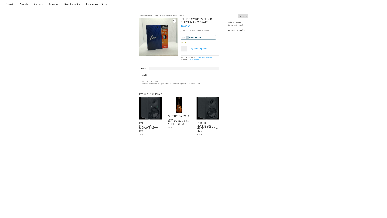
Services (38, 4)
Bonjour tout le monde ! (236, 25)
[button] (174, 21)
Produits (24, 4)
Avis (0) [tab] (143, 69)
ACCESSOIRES (148, 15)
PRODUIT (197, 60)
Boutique (53, 4)
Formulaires (92, 4)
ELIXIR (191, 60)
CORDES (156, 15)
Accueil (9, 4)
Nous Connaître (72, 4)
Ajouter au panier (199, 48)
